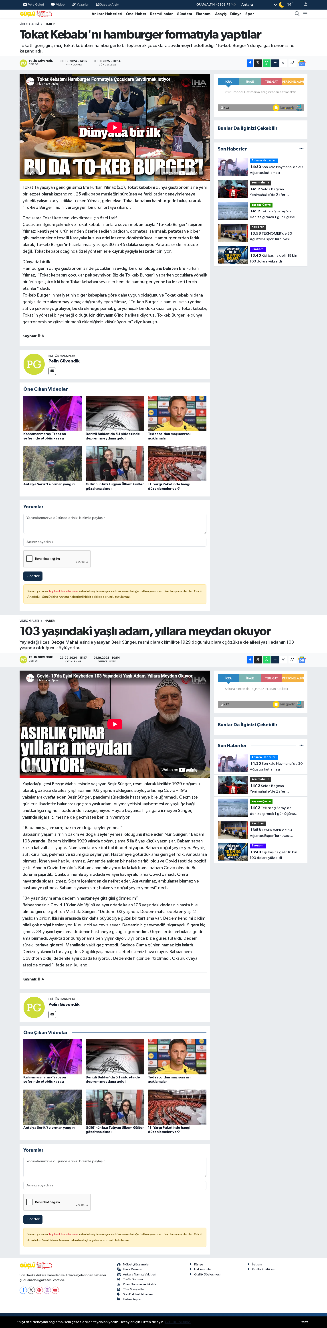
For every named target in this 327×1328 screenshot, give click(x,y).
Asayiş (220, 14)
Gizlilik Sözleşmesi (207, 1274)
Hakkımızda (202, 1269)
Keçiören (258, 227)
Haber (49, 24)
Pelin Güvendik (64, 361)
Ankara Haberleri (107, 14)
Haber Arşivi (132, 1299)
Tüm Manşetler (134, 1289)
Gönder (33, 576)
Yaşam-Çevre (261, 204)
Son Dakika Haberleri (138, 1294)
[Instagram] (47, 1290)
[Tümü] (301, 149)
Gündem (184, 14)
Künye (198, 1264)
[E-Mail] (52, 371)
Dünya (236, 14)
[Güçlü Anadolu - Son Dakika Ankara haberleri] (36, 13)
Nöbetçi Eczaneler (136, 1264)
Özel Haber (136, 14)
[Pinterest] (39, 1290)
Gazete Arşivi (109, 4)
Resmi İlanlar (161, 14)
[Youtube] (55, 1290)
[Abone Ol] (302, 63)
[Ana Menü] (305, 14)
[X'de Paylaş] (258, 63)
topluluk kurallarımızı (64, 591)
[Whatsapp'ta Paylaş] (266, 63)
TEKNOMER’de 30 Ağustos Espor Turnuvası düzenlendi (271, 237)
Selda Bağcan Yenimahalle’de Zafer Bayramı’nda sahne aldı (269, 192)
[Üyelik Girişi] (303, 5)
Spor (249, 14)
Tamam (303, 1321)
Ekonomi (203, 14)
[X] (31, 1290)
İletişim (257, 1264)
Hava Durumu (132, 1269)
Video (60, 4)
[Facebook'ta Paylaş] (250, 63)
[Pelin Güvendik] (34, 364)
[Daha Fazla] (275, 63)
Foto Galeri (36, 4)
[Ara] (297, 14)
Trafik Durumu (133, 1279)
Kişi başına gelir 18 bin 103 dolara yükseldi (273, 258)
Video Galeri (29, 24)
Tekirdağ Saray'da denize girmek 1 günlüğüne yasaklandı (272, 214)
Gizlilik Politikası (263, 1269)
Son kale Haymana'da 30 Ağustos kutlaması (276, 170)
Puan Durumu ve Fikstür (139, 1284)
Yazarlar (83, 4)
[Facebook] (23, 1290)
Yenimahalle (260, 182)
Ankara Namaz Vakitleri (139, 1274)
